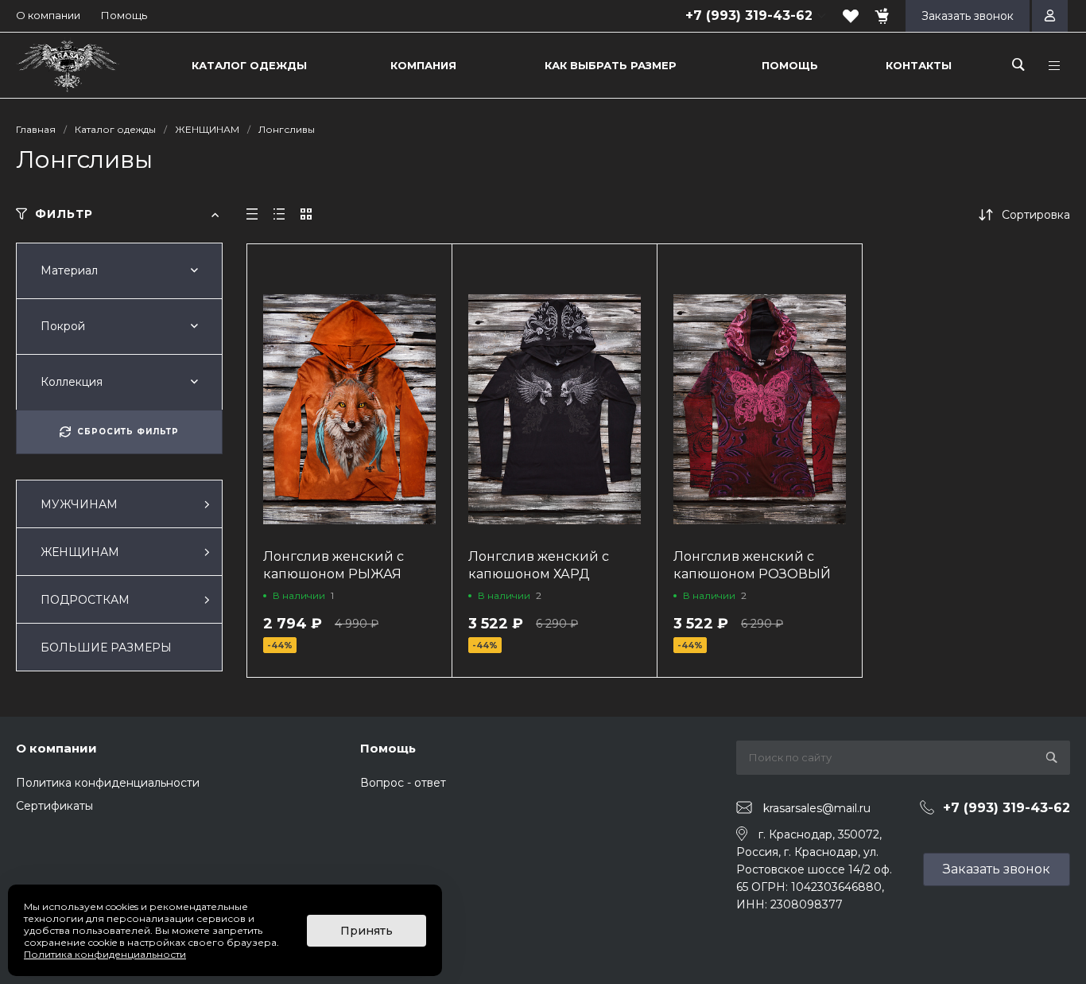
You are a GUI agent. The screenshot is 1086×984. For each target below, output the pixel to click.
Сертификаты (54, 806)
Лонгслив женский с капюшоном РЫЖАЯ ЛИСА (333, 574)
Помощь (124, 15)
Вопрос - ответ (403, 783)
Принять (366, 931)
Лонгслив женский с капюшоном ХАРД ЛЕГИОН (538, 574)
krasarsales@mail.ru (817, 808)
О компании (48, 15)
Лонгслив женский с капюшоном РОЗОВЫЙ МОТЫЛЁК (752, 574)
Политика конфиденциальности (108, 783)
